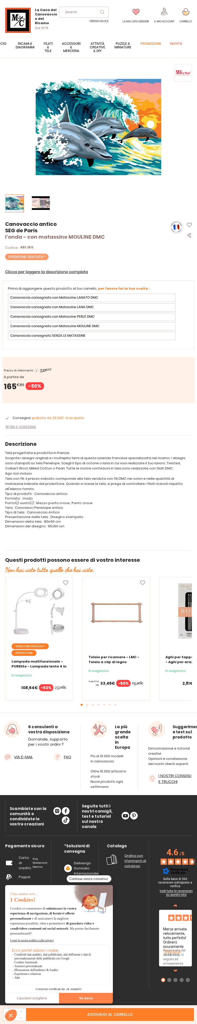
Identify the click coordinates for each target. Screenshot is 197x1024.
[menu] (98, 50)
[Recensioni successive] (175, 970)
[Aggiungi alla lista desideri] (65, 582)
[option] (91, 298)
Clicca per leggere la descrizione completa (46, 272)
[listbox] (98, 317)
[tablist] (24, 846)
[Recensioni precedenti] (175, 905)
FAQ (67, 757)
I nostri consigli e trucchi (175, 778)
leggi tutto (172, 951)
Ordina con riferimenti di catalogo (135, 860)
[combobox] (84, 12)
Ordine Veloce (99, 21)
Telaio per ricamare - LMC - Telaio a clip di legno (113, 659)
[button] (164, 15)
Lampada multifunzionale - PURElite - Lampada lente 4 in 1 (39, 666)
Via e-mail (23, 757)
